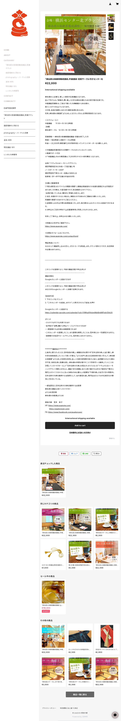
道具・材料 (10, 82)
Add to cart (80, 425)
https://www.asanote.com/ (56, 226)
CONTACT (8, 96)
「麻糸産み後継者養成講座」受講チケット (18, 116)
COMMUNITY (10, 101)
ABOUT (7, 55)
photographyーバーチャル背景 (18, 77)
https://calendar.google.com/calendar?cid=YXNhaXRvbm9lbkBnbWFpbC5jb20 (78, 313)
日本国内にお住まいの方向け (80, 433)
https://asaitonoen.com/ (59, 409)
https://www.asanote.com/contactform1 (61, 236)
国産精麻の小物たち (13, 73)
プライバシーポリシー (49, 708)
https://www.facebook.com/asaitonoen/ (65, 412)
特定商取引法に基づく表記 (69, 708)
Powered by (77, 717)
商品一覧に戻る (80, 694)
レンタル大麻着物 (12, 91)
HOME (6, 50)
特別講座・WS (11, 86)
